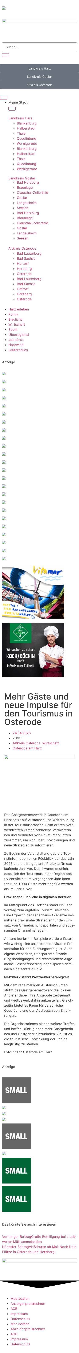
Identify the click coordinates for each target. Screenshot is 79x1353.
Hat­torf (23, 263)
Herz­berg (24, 268)
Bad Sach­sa (26, 258)
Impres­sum (19, 1314)
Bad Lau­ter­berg (29, 253)
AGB (14, 1309)
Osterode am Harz (27, 748)
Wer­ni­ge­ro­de (27, 143)
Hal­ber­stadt (26, 128)
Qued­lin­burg (26, 138)
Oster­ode (24, 274)
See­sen (22, 208)
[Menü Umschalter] (3, 98)
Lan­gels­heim (27, 203)
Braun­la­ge (25, 187)
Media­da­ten (20, 1298)
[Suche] (5, 55)
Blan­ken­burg (27, 123)
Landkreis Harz (20, 118)
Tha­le (21, 133)
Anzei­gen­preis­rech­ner (28, 1303)
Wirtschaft (50, 743)
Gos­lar (22, 197)
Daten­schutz (21, 1319)
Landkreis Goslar (21, 178)
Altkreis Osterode (22, 248)
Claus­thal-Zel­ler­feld (32, 192)
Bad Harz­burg (28, 182)
